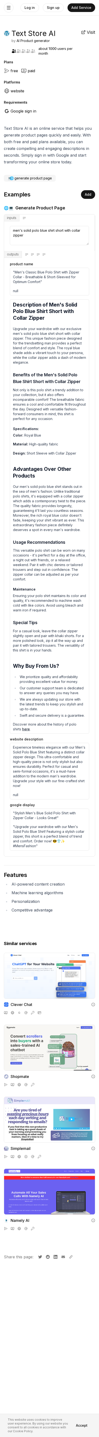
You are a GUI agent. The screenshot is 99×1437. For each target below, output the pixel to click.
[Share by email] (62, 1256)
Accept (81, 1425)
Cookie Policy (22, 1431)
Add (88, 194)
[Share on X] (39, 1256)
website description (26, 739)
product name (21, 264)
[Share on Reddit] (47, 1256)
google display (22, 805)
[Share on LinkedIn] (55, 1256)
